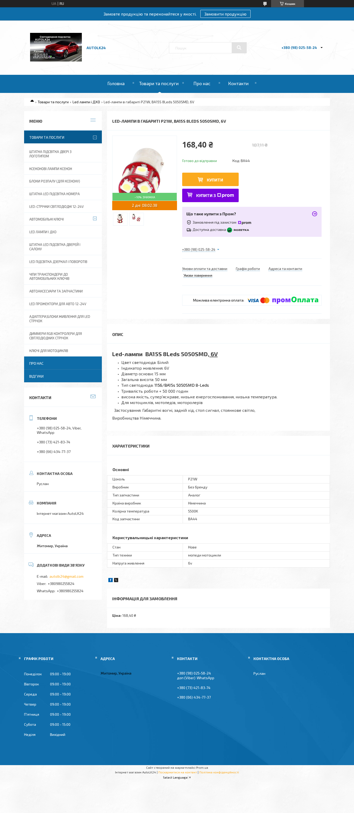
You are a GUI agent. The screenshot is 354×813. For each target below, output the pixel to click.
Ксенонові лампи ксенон (50, 169)
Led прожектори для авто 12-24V (57, 304)
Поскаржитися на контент (177, 772)
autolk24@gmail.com (66, 576)
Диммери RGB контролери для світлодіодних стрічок (55, 336)
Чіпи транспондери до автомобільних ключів (49, 276)
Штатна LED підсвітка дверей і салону (54, 247)
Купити (215, 179)
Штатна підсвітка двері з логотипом (50, 154)
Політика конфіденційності (219, 772)
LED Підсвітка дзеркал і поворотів (58, 262)
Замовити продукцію (225, 13)
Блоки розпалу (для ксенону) (54, 181)
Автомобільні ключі (46, 219)
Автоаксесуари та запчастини (56, 291)
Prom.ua (202, 767)
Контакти (238, 83)
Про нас (201, 83)
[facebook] (110, 580)
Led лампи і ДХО (86, 102)
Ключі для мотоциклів (48, 351)
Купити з (206, 195)
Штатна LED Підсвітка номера (54, 194)
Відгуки (36, 376)
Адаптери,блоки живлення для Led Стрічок (59, 318)
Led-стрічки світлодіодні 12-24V (56, 206)
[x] (116, 580)
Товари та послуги (159, 83)
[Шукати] (239, 47)
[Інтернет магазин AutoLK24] (56, 60)
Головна (116, 83)
